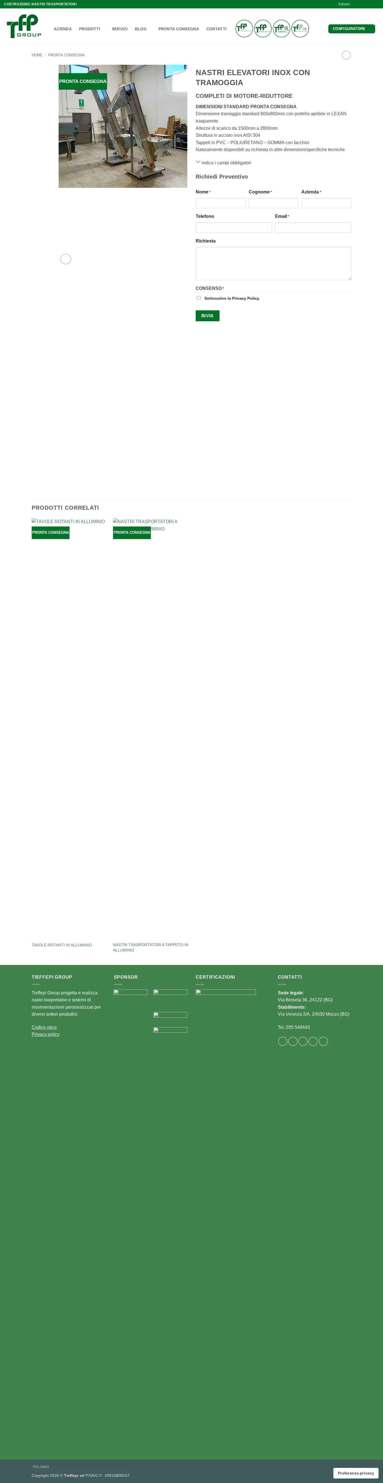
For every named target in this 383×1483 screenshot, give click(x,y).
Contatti (216, 29)
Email (282, 216)
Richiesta (206, 241)
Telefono (205, 216)
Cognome (260, 192)
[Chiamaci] (303, 1041)
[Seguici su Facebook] (360, 4)
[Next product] (346, 55)
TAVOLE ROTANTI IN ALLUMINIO (62, 945)
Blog (141, 29)
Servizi (120, 29)
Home (37, 55)
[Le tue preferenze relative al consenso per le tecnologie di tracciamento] (356, 1473)
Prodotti (89, 29)
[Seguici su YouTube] (376, 4)
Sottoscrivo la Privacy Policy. (232, 298)
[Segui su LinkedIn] (370, 4)
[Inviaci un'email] (365, 4)
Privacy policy (45, 1034)
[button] (65, 259)
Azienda (63, 29)
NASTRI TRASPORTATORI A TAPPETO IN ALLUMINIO (150, 947)
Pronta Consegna (178, 29)
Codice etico (44, 1027)
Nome (203, 192)
